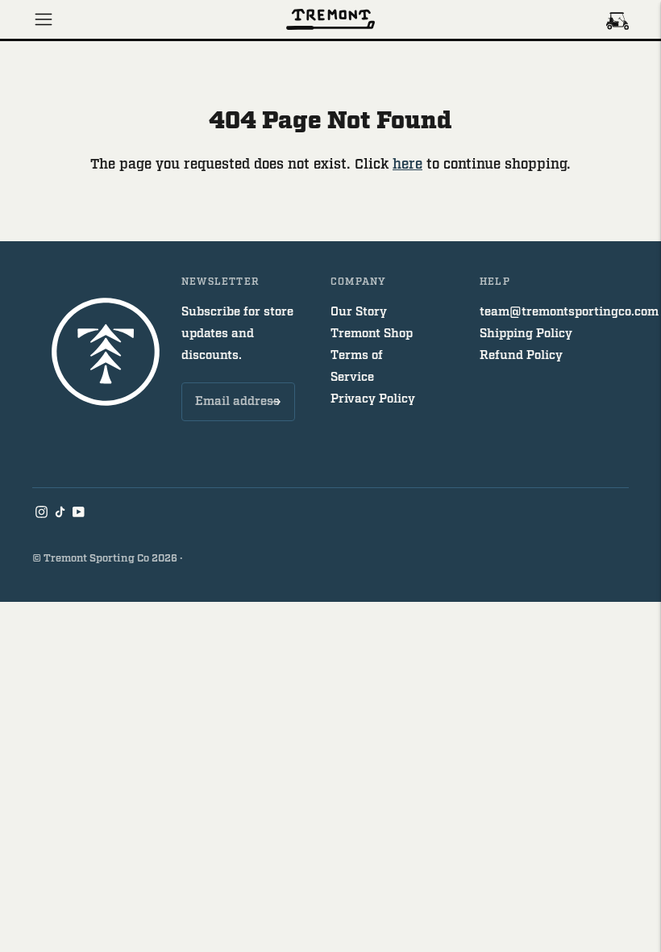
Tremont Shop (371, 333)
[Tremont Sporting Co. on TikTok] (60, 514)
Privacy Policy (372, 399)
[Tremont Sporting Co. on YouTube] (79, 514)
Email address (234, 383)
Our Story (358, 311)
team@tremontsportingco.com (569, 311)
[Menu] (43, 19)
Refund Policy (521, 355)
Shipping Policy (526, 333)
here (407, 164)
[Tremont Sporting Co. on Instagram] (41, 514)
